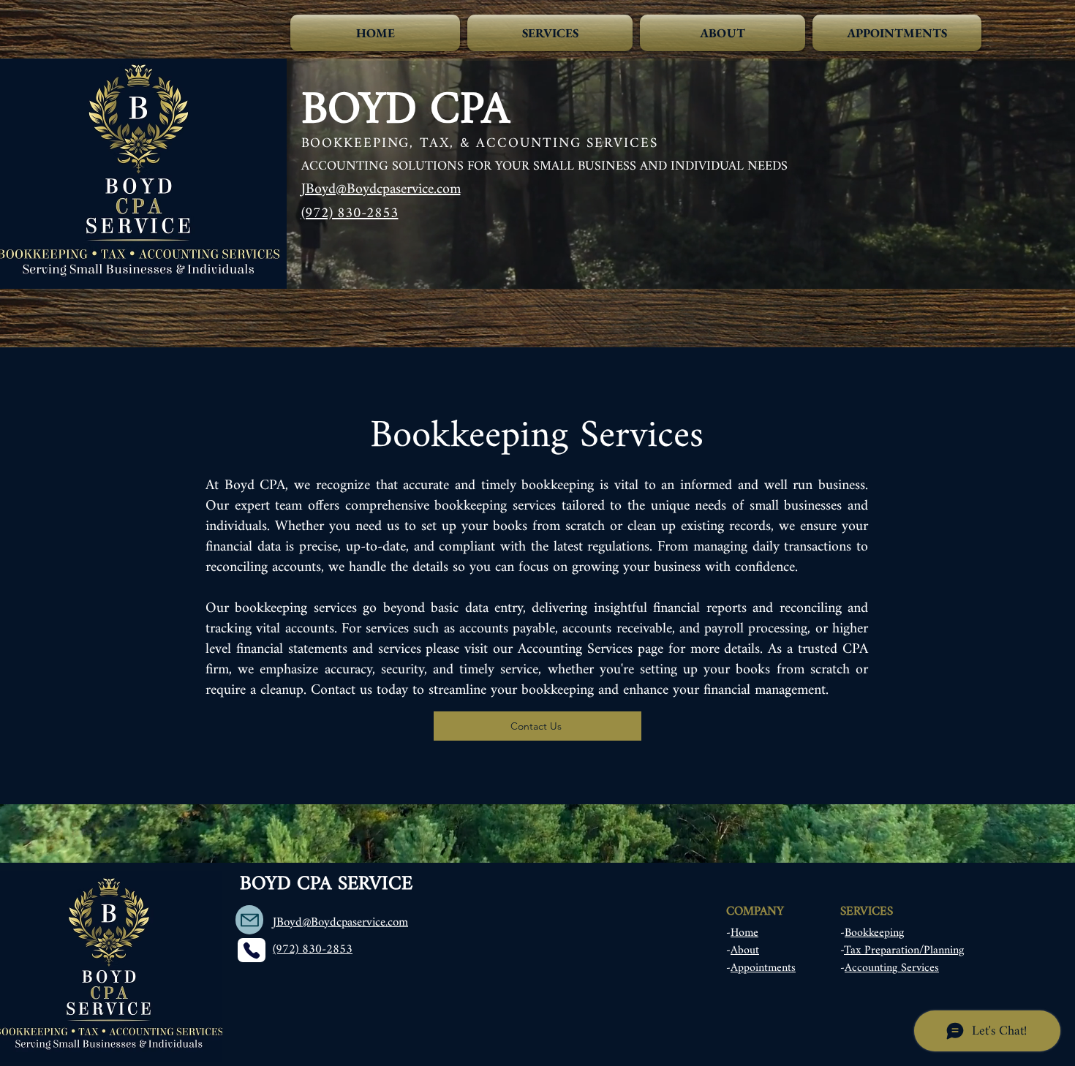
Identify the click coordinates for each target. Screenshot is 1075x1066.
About (745, 951)
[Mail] (249, 919)
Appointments (763, 968)
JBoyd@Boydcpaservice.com (381, 190)
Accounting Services (892, 968)
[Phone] (251, 950)
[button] (550, 33)
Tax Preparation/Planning (904, 951)
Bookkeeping (874, 933)
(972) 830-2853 (350, 214)
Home (744, 933)
